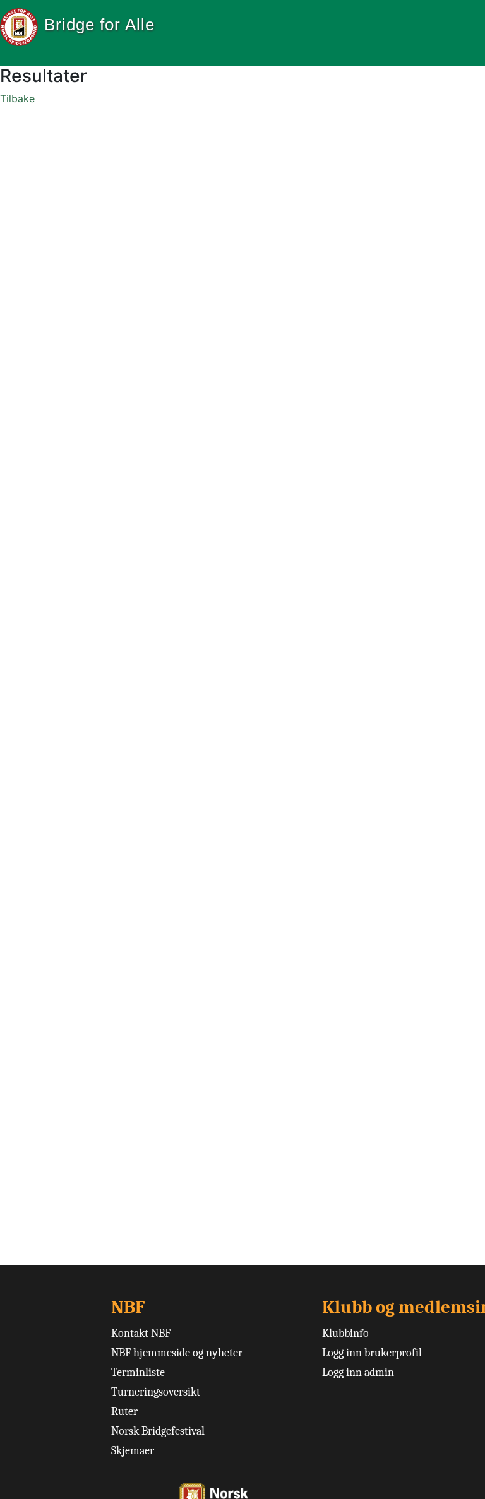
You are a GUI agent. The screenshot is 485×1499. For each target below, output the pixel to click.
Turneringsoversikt (155, 1392)
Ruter (124, 1411)
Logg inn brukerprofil (372, 1353)
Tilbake (17, 98)
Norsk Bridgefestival (158, 1431)
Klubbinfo (345, 1333)
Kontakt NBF (141, 1333)
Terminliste (138, 1372)
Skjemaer (132, 1450)
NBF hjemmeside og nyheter (176, 1353)
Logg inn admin (358, 1372)
